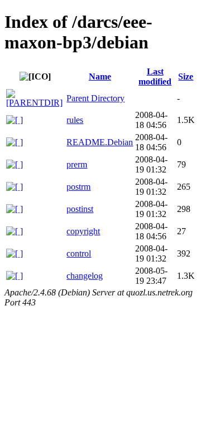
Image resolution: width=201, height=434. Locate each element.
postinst (79, 209)
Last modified (154, 76)
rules (74, 120)
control (78, 253)
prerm (76, 164)
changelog (84, 275)
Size (185, 76)
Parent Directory (95, 98)
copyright (83, 231)
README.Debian (99, 142)
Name (100, 76)
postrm (78, 186)
